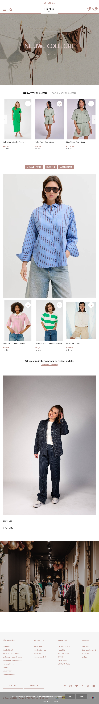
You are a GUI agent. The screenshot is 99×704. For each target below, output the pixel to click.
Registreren (38, 646)
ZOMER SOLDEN (64, 664)
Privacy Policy (8, 664)
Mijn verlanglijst (40, 657)
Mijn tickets (38, 653)
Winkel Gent (8, 650)
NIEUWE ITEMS (34, 167)
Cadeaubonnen (9, 674)
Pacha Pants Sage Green (44, 142)
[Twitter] (76, 686)
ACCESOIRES (66, 167)
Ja (70, 696)
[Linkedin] (94, 686)
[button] (5, 10)
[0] (94, 9)
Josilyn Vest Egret (73, 343)
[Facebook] (65, 686)
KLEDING (50, 167)
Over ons (8, 528)
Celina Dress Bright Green (13, 142)
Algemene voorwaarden (13, 660)
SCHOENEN (62, 660)
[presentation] (5, 119)
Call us (13, 686)
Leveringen (7, 671)
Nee (81, 696)
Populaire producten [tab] (64, 93)
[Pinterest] (82, 686)
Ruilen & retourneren (11, 653)
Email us (34, 686)
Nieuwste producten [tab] (35, 93)
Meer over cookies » (50, 701)
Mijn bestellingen (40, 650)
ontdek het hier (49, 54)
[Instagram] (70, 686)
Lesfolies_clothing (49, 364)
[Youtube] (88, 686)
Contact (6, 667)
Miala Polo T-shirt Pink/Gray (14, 343)
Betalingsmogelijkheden (12, 657)
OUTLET (61, 657)
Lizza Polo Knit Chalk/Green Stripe (48, 343)
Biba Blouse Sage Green (75, 142)
